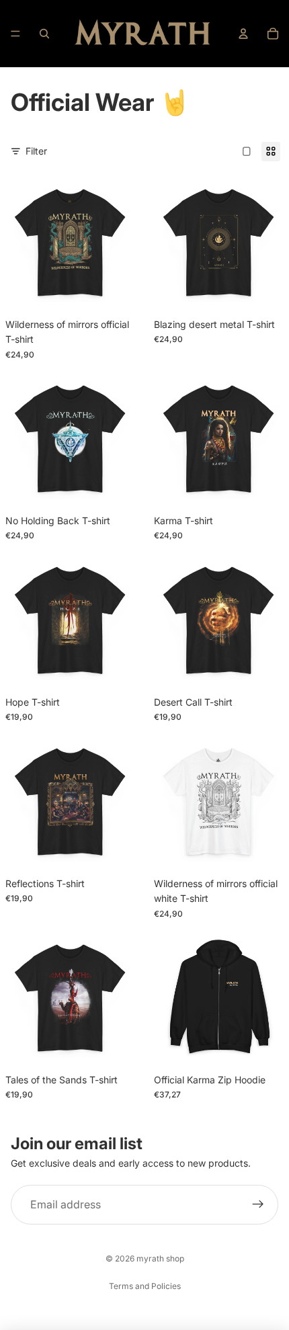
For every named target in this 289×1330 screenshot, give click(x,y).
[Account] (243, 33)
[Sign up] (258, 1205)
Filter (36, 151)
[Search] (44, 33)
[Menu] (15, 33)
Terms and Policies (145, 1286)
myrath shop (160, 1258)
